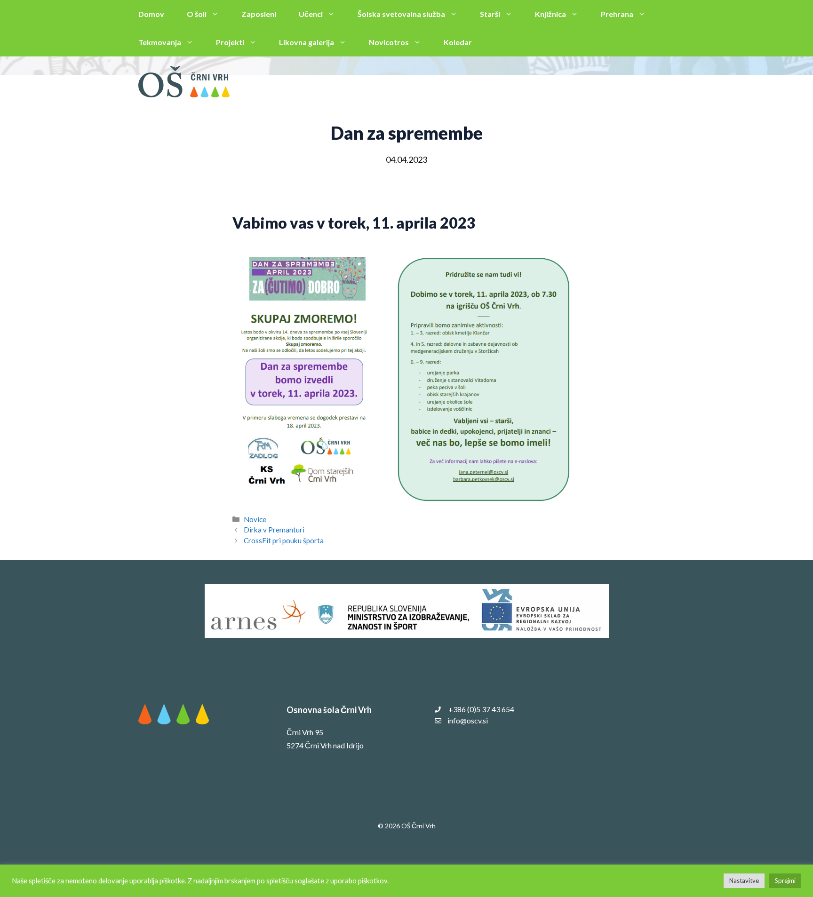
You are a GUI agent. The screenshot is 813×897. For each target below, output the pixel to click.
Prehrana (617, 13)
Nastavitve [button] (744, 880)
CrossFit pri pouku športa (284, 540)
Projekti (230, 42)
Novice (255, 519)
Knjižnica (550, 13)
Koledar (458, 42)
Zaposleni (258, 13)
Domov (151, 13)
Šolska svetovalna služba (401, 13)
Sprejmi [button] (785, 880)
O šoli (197, 13)
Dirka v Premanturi (274, 529)
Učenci (311, 13)
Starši (490, 13)
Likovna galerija (306, 42)
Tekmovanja (159, 42)
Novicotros (389, 42)
